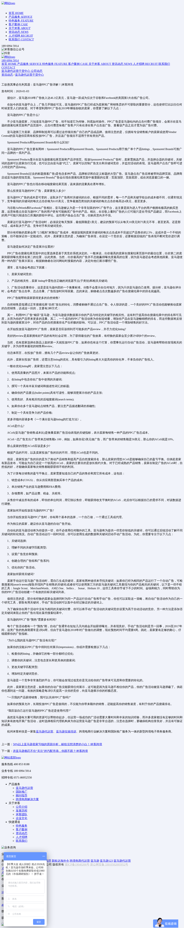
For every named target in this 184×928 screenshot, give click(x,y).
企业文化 (21, 818)
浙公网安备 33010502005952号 (109, 864)
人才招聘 (21, 837)
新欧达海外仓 (60, 860)
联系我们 (21, 840)
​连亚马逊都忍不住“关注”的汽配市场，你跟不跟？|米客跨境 (50, 750)
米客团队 (21, 814)
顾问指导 (21, 795)
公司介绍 (21, 806)
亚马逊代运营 (44, 731)
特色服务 (21, 825)
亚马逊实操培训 (66, 731)
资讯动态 (21, 833)
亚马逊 (95, 860)
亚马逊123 (106, 860)
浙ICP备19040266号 (77, 864)
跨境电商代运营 (80, 860)
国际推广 (21, 791)
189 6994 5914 (10, 60)
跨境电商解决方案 (27, 799)
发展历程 (21, 810)
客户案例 (21, 829)
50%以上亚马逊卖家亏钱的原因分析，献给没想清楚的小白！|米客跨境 (57, 744)
